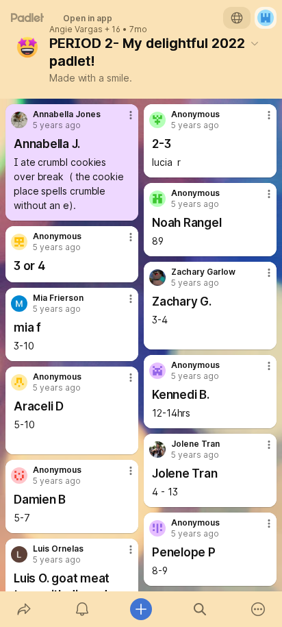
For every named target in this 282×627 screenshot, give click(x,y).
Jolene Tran (195, 444)
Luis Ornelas (58, 549)
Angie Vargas (76, 29)
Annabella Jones (67, 114)
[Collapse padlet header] (255, 43)
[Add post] (141, 609)
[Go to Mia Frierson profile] (19, 303)
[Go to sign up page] (266, 18)
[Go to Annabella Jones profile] (19, 120)
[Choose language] (237, 18)
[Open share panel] (24, 609)
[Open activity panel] (83, 609)
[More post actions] (121, 120)
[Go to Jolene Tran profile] (157, 449)
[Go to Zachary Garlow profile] (157, 277)
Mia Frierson (58, 298)
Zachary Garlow (203, 272)
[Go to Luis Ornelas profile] (19, 554)
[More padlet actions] (258, 609)
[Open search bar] (200, 609)
